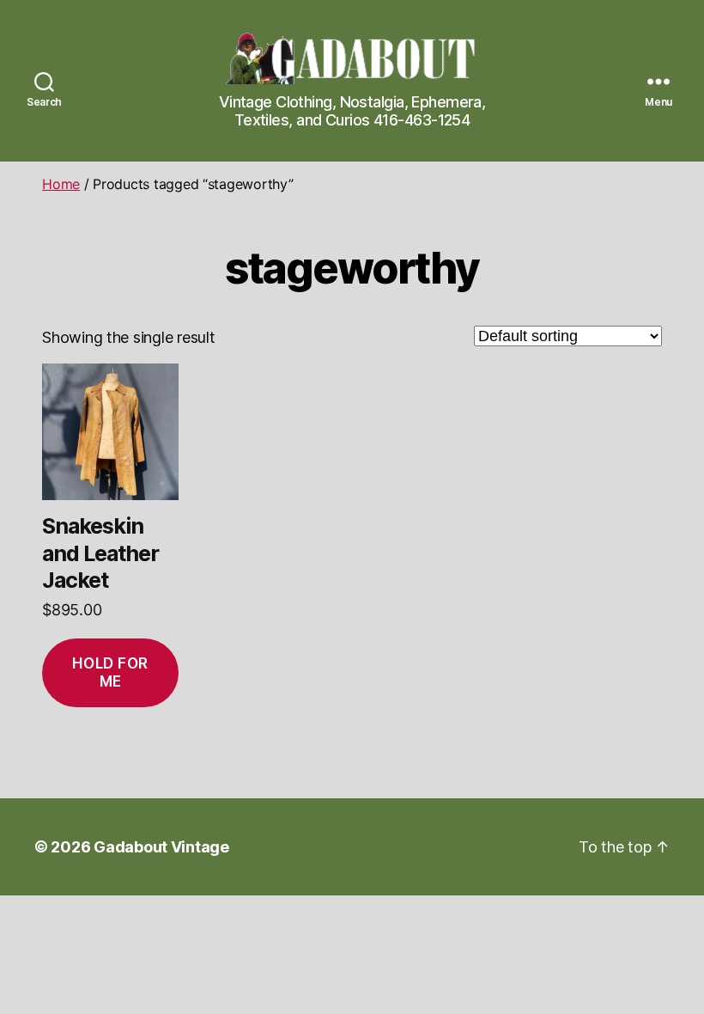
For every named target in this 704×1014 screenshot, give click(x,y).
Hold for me (110, 672)
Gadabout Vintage (161, 847)
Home (61, 183)
